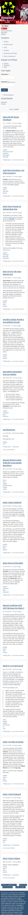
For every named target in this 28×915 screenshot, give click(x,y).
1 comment (15, 446)
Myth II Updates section (12, 681)
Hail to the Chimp (15, 141)
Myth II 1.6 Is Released (13, 665)
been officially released (12, 676)
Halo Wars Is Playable (13, 563)
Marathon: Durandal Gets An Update (12, 373)
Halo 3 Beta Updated (12, 502)
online (5, 489)
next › (18, 887)
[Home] (8, 8)
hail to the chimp (8, 151)
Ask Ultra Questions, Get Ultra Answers (13, 171)
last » (23, 887)
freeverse (5, 416)
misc (4, 443)
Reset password (8, 95)
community (6, 725)
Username (5, 74)
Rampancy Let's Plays (10, 53)
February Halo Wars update (13, 569)
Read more (7, 160)
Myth (5, 67)
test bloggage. (9, 429)
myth (4, 719)
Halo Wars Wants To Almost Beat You (12, 207)
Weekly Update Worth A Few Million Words (13, 320)
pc (3, 726)
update (5, 150)
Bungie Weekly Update (17, 328)
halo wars (6, 254)
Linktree (6, 50)
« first (3, 885)
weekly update (9, 614)
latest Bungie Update (15, 752)
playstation (6, 155)
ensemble (6, 258)
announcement (7, 485)
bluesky (3, 104)
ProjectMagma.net (11, 687)
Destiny (6, 63)
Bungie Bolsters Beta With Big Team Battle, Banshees (12, 463)
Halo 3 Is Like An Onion (13, 742)
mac (4, 728)
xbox (4, 304)
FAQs (5, 47)
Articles (6, 41)
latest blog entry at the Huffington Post (14, 133)
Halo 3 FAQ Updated (12, 794)
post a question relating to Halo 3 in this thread (13, 181)
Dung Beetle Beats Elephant (11, 118)
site (4, 842)
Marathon (7, 65)
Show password (11, 82)
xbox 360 (5, 157)
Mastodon (4, 32)
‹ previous (10, 885)
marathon (6, 412)
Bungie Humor (8, 44)
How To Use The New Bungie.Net (12, 272)
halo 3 (5, 189)
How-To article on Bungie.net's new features (13, 287)
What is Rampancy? (10, 56)
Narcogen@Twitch (6, 30)
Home (11, 109)
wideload (5, 153)
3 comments (15, 845)
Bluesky (3, 34)
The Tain (16, 683)
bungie (5, 193)
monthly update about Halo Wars (13, 217)
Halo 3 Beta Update (11, 858)
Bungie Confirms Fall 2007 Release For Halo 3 (13, 606)
